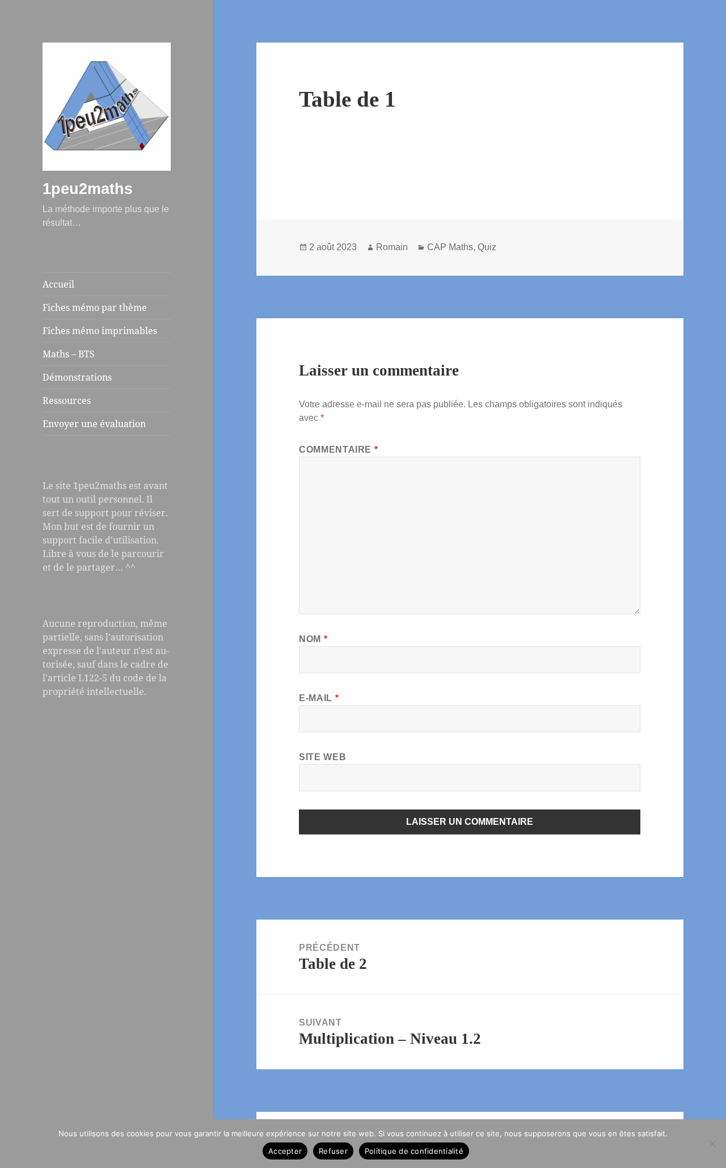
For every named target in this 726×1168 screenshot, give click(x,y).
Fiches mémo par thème (95, 307)
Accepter (285, 1151)
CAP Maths (450, 247)
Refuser (333, 1151)
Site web (322, 757)
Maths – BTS (69, 354)
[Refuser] (711, 1143)
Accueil (58, 284)
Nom (313, 639)
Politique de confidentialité (414, 1151)
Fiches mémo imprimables (100, 330)
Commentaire (338, 449)
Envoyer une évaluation (94, 424)
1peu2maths (88, 188)
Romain (392, 247)
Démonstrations (77, 377)
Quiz (487, 247)
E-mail (319, 698)
